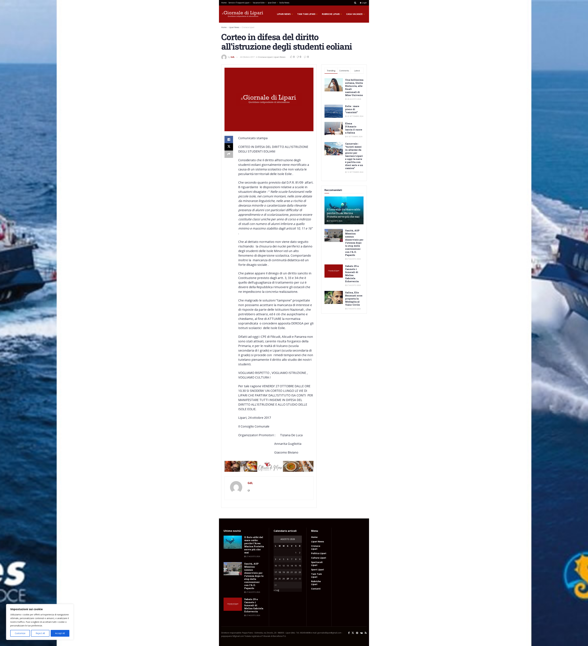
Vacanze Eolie (259, 2)
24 (276, 578)
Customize (20, 633)
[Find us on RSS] (366, 633)
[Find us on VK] (361, 633)
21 (292, 572)
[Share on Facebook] (228, 139)
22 (296, 572)
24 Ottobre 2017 (247, 57)
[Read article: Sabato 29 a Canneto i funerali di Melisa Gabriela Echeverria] (333, 271)
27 (288, 578)
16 (300, 565)
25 (280, 578)
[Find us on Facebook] (349, 633)
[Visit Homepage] (242, 14)
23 (300, 572)
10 (276, 565)
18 (280, 572)
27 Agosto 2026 (335, 221)
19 (284, 572)
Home (224, 2)
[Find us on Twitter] (353, 633)
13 (288, 565)
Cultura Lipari (318, 557)
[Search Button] (355, 3)
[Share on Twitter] (228, 147)
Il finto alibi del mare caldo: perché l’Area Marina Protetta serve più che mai (343, 213)
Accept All (60, 633)
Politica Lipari (318, 553)
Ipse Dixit (272, 2)
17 (276, 572)
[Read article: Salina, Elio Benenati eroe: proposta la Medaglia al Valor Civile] (333, 297)
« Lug (276, 590)
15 (296, 565)
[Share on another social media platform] (228, 154)
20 (288, 572)
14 (292, 565)
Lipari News (284, 14)
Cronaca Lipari (248, 27)
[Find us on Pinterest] (357, 633)
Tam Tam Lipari (306, 14)
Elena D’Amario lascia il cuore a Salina (353, 128)
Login (364, 2)
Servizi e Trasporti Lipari (238, 2)
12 (284, 565)
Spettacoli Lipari (316, 564)
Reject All (40, 633)
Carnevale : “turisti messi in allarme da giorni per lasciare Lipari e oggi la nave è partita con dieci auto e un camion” (354, 156)
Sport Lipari (317, 569)
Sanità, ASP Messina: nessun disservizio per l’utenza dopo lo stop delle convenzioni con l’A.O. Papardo (354, 242)
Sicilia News (284, 2)
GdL (233, 57)
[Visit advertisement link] (268, 466)
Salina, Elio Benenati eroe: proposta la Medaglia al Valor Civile (354, 298)
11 (280, 565)
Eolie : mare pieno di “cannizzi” (352, 109)
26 (284, 578)
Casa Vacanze (354, 14)
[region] (40, 622)
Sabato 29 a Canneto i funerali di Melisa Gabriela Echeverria (352, 273)
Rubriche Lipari (331, 14)
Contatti (315, 588)
